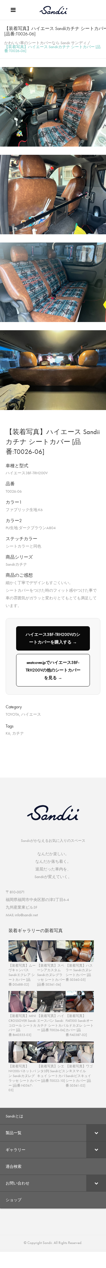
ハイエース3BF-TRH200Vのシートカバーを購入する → (53, 638)
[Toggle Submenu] (96, 1133)
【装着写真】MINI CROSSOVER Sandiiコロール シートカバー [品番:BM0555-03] (22, 1025)
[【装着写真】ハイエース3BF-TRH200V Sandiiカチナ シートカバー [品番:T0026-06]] (53, 145)
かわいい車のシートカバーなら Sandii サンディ (45, 43)
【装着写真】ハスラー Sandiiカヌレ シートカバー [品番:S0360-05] (79, 972)
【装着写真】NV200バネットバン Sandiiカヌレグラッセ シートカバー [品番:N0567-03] (22, 1078)
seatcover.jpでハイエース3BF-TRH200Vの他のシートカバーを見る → (53, 670)
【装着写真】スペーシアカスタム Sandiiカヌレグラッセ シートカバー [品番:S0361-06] (51, 975)
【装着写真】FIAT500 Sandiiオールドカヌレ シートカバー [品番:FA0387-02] (80, 1025)
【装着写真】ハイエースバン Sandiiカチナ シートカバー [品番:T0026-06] (51, 1023)
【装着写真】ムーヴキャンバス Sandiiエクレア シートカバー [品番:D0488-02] (22, 975)
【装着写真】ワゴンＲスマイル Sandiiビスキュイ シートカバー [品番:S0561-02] (79, 1075)
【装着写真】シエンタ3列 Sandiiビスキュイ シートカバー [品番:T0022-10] (51, 1073)
